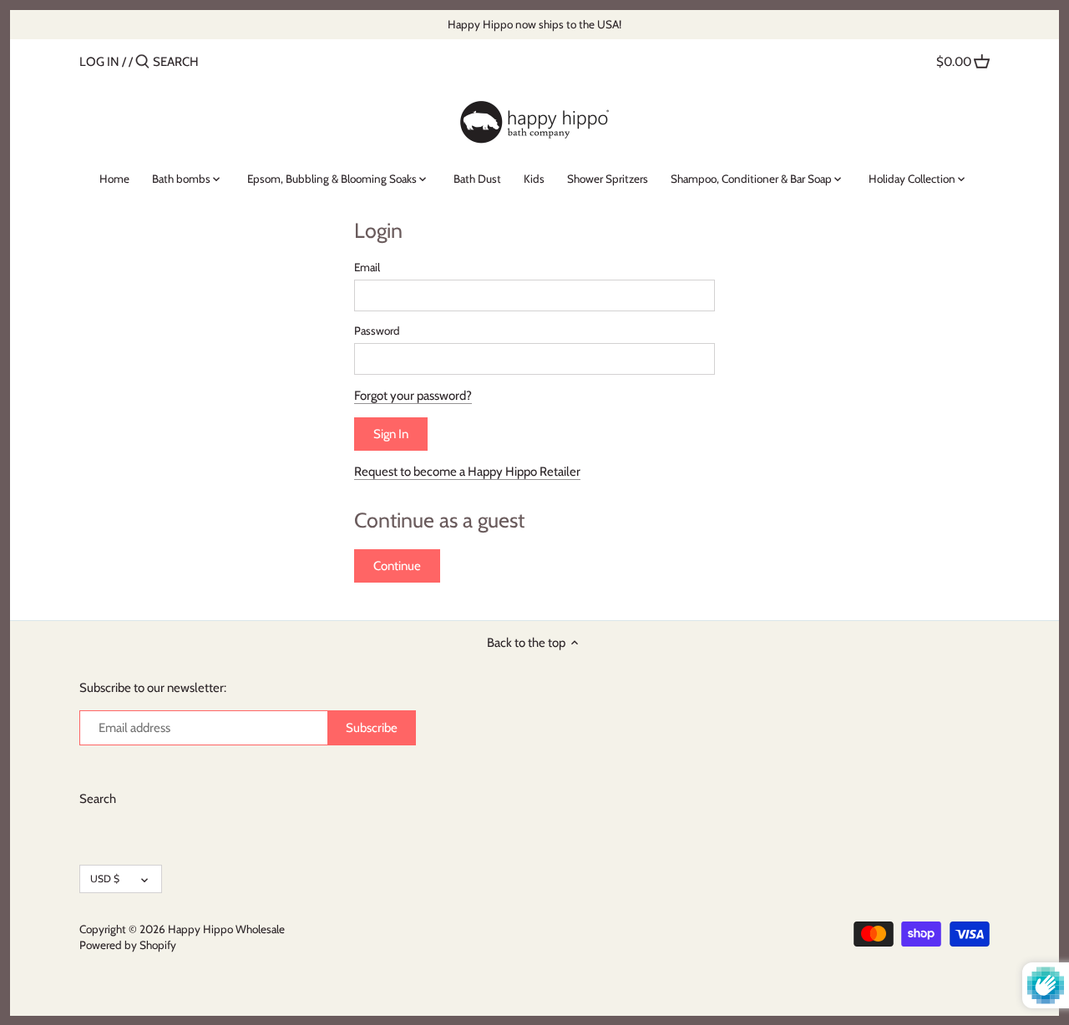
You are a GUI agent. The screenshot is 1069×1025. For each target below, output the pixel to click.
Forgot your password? (413, 395)
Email (367, 267)
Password (377, 330)
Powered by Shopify (127, 945)
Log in (99, 61)
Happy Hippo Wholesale (226, 929)
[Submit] (142, 62)
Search (97, 798)
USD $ (104, 878)
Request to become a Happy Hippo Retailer (467, 471)
